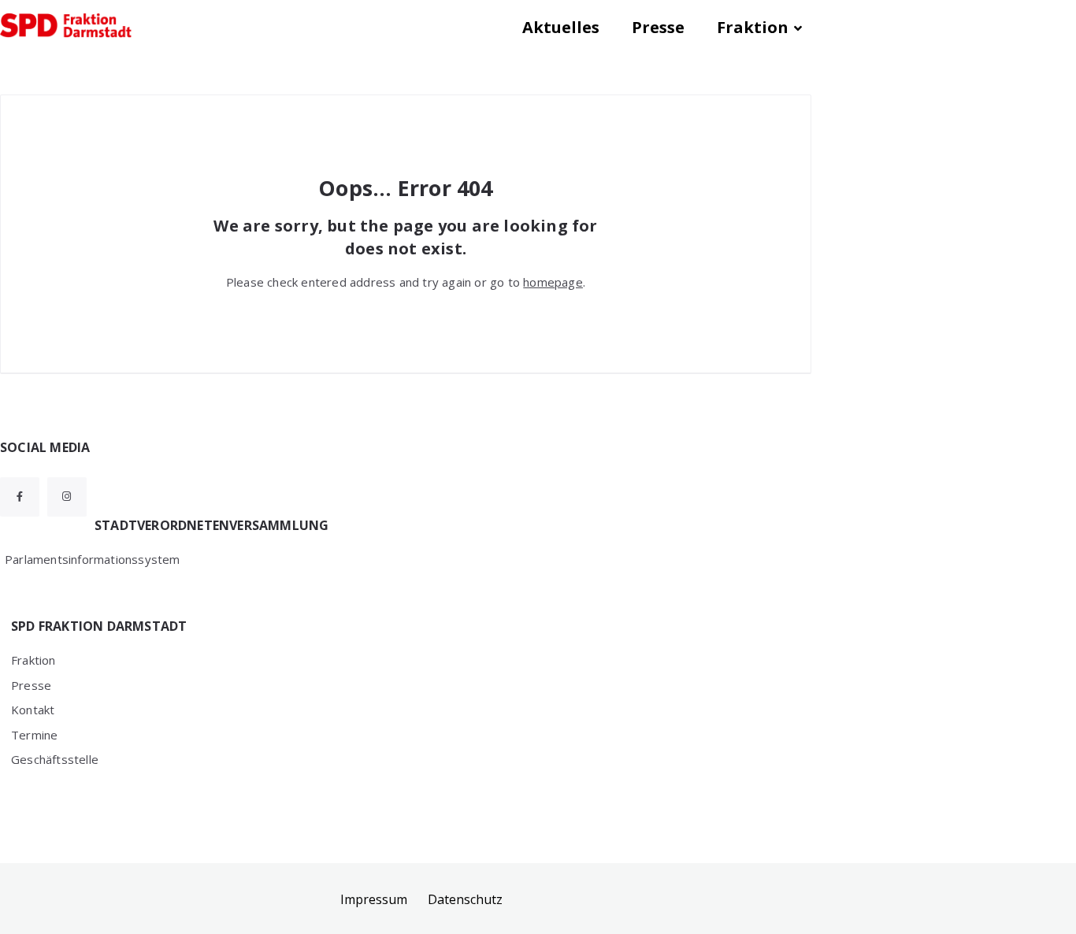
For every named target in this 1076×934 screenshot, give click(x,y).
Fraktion (752, 27)
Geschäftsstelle (54, 759)
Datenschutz (465, 899)
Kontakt (32, 709)
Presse (658, 27)
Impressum (373, 899)
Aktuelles (560, 27)
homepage (553, 282)
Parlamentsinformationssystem (92, 559)
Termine (34, 735)
